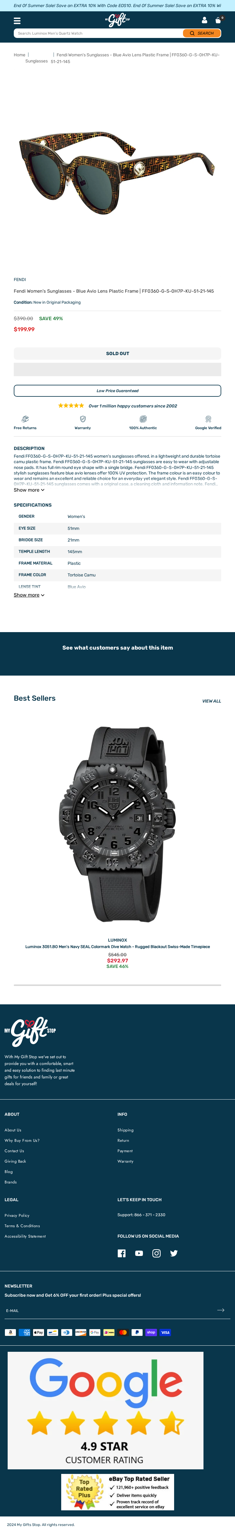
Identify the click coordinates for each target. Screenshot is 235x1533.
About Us (13, 1130)
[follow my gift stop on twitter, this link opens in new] (174, 1256)
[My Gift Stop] (30, 1019)
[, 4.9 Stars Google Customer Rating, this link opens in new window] (105, 1410)
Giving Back (15, 1161)
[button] (117, 369)
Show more (26, 490)
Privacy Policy (17, 1215)
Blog (9, 1172)
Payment (125, 1151)
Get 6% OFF (56, 1295)
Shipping (125, 1130)
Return (123, 1140)
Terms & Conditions (22, 1226)
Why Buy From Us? (22, 1140)
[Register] (220, 1310)
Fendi (20, 279)
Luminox (117, 940)
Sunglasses (36, 61)
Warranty (125, 1161)
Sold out (117, 353)
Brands (11, 1182)
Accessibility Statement (25, 1236)
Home (19, 55)
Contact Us (14, 1151)
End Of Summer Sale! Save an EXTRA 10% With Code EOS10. (73, 5)
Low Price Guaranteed (118, 390)
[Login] (204, 20)
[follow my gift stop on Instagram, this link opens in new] (156, 1256)
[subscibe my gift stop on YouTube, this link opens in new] (139, 1256)
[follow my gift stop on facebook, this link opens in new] (122, 1256)
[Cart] (218, 20)
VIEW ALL (211, 701)
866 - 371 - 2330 (149, 1215)
